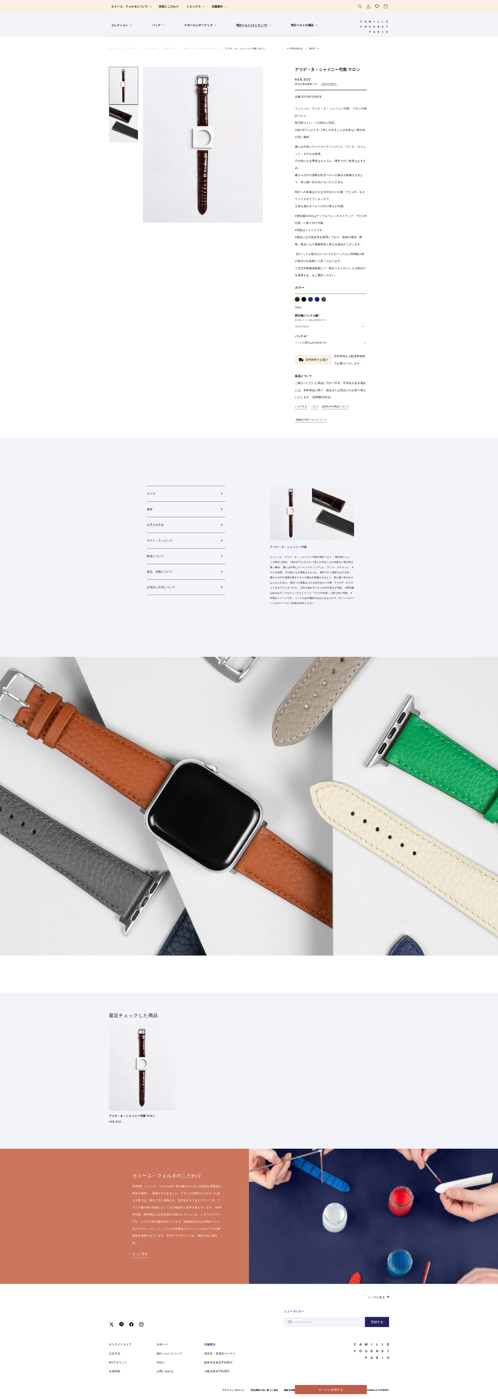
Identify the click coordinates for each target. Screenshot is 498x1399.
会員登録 (114, 1371)
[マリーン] (310, 299)
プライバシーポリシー (233, 1390)
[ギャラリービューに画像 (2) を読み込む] (123, 124)
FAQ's (160, 1362)
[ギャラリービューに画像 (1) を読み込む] (123, 86)
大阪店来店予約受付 (217, 1371)
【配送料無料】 (329, 83)
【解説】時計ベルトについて (311, 419)
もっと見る (140, 1254)
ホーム (112, 48)
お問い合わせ (165, 1371)
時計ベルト (172, 48)
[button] (131, 6)
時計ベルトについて (169, 1353)
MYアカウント (118, 1362)
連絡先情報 (289, 1390)
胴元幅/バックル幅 (310, 317)
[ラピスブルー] (317, 299)
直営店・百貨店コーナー (220, 1353)
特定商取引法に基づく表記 (264, 1390)
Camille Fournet (378, 1390)
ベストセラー (151, 48)
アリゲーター (130, 48)
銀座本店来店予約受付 (218, 1362)
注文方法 (114, 1353)
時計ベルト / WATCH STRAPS (201, 48)
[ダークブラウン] (323, 299)
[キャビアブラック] (304, 299)
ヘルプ (314, 406)
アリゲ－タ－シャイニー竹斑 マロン (245, 48)
